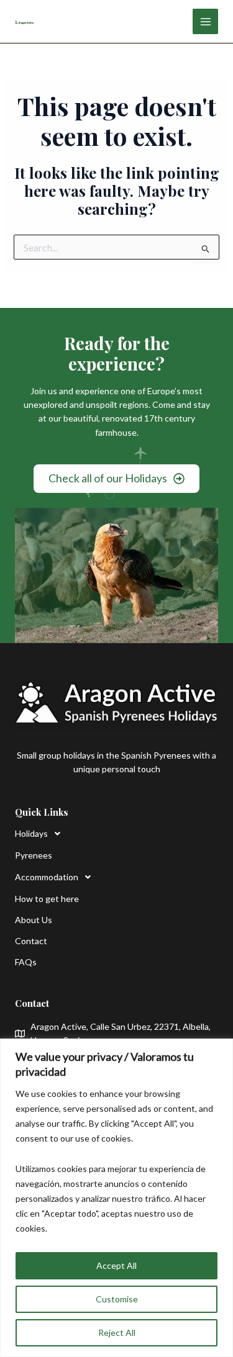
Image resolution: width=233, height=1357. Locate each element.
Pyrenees (33, 855)
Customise (117, 1299)
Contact (31, 940)
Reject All (116, 1332)
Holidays (31, 833)
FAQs (26, 962)
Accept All (116, 1265)
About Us (33, 919)
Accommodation (46, 877)
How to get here (47, 898)
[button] (56, 834)
